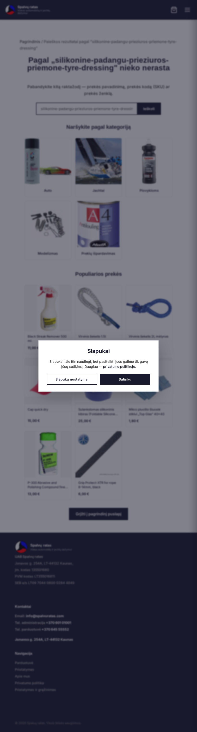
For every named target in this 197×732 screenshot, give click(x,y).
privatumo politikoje (119, 366)
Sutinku (125, 379)
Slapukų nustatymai (71, 379)
